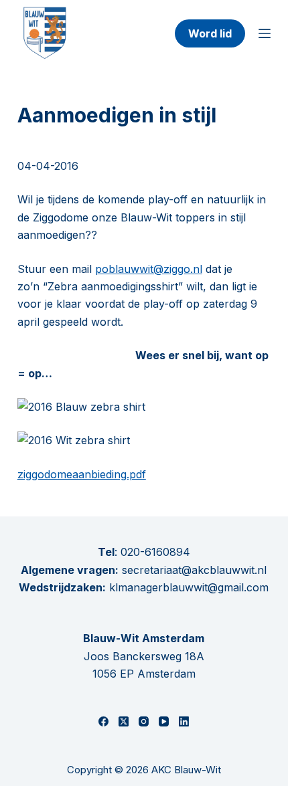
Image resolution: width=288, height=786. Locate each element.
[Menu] (265, 33)
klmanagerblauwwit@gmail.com (189, 587)
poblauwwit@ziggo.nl (148, 269)
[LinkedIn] (184, 721)
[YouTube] (164, 721)
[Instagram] (144, 721)
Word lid (210, 33)
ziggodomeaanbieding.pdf (81, 474)
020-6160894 (155, 552)
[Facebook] (103, 721)
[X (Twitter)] (124, 721)
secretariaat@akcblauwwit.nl (193, 570)
